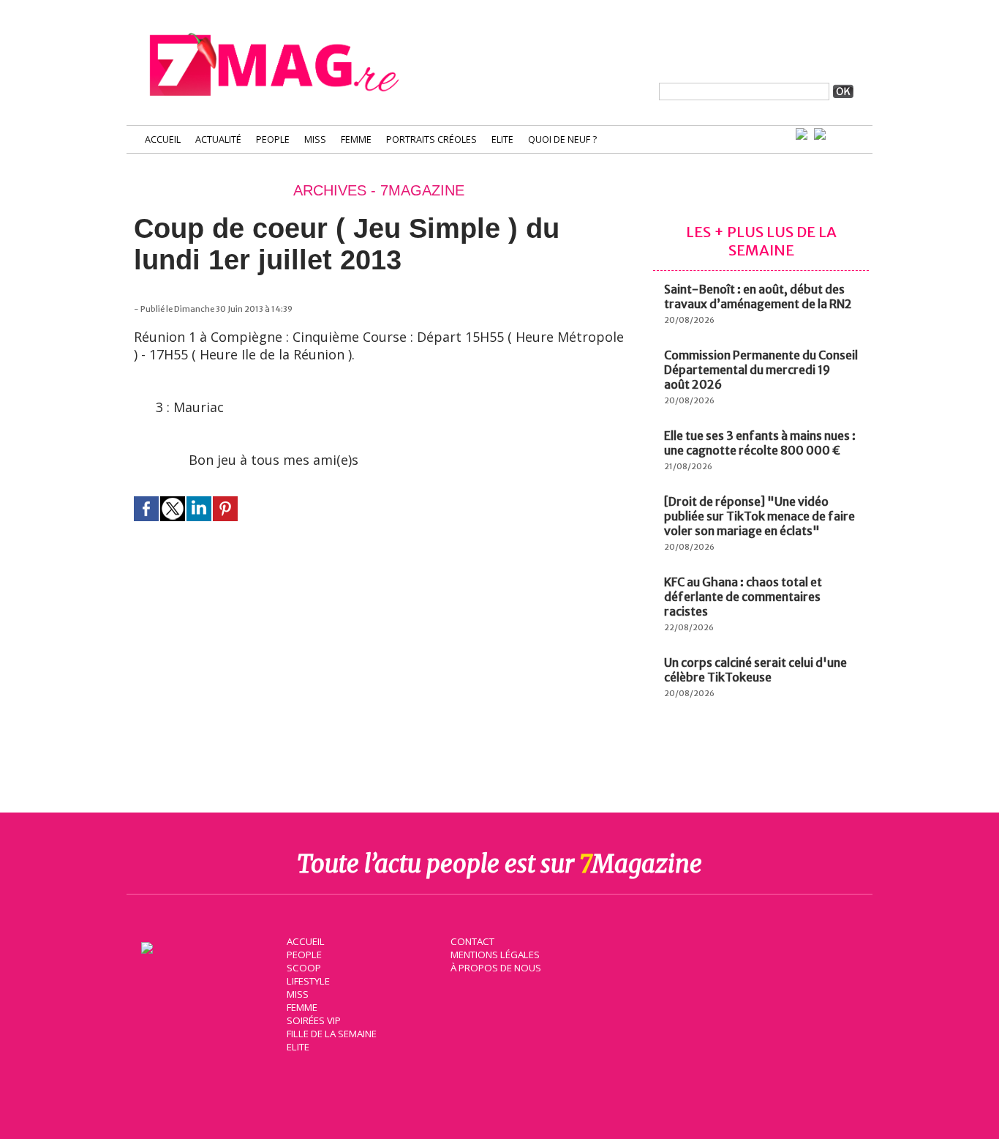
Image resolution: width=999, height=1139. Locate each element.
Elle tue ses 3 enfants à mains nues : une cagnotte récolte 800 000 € (760, 443)
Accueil (163, 139)
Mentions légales (495, 954)
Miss (315, 139)
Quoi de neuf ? (562, 139)
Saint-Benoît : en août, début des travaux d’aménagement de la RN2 (758, 296)
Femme (356, 139)
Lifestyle (308, 980)
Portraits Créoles (431, 139)
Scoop (304, 967)
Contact (472, 941)
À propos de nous (496, 967)
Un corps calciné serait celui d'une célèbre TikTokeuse (755, 669)
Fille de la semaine (332, 1033)
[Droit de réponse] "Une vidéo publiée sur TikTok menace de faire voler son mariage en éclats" (759, 516)
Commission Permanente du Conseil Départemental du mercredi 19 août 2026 (761, 370)
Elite (502, 139)
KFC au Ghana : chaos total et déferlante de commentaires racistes (743, 597)
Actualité (218, 139)
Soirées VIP (314, 1020)
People (273, 139)
